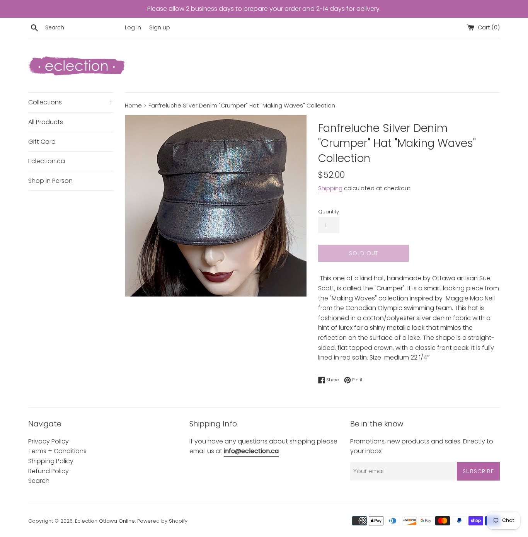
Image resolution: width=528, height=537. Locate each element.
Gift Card (42, 141)
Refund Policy (48, 471)
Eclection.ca (46, 161)
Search (38, 480)
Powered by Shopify (162, 521)
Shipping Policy (50, 461)
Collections (70, 102)
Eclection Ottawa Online (105, 521)
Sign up (159, 27)
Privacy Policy (48, 441)
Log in (133, 27)
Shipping (330, 188)
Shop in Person (50, 180)
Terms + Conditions (57, 451)
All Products (45, 122)
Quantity (328, 211)
